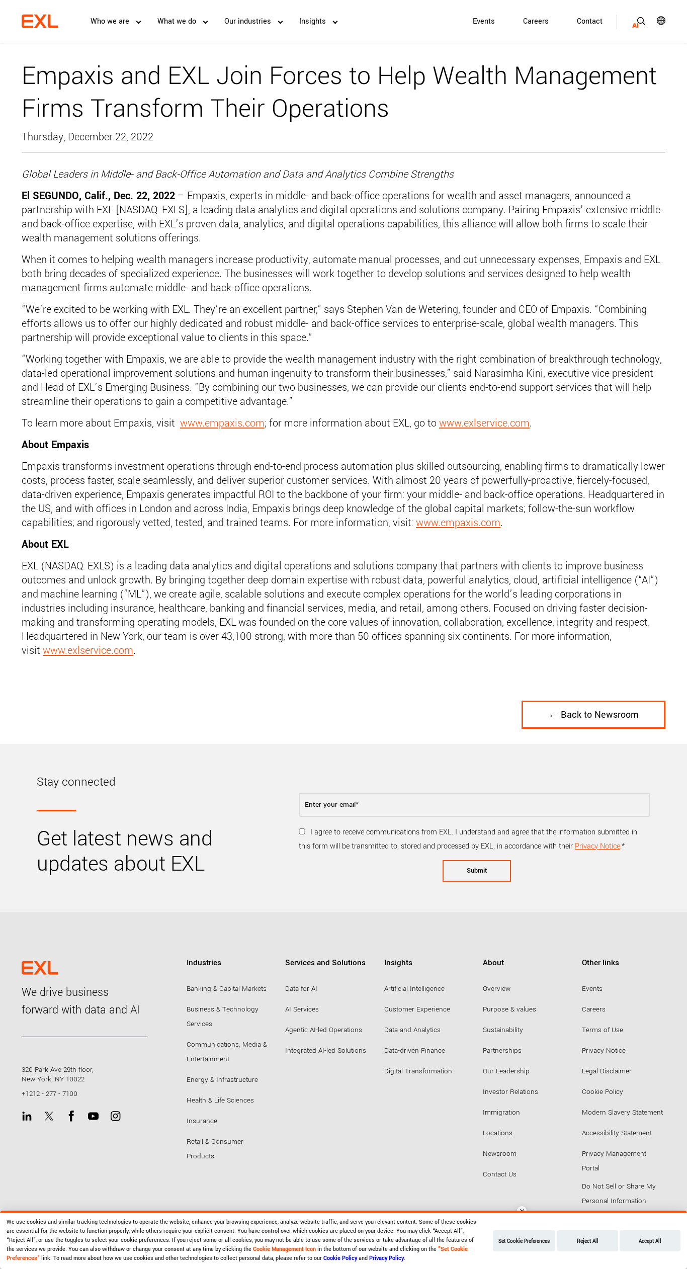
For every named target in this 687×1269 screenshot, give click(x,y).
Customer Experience (417, 1009)
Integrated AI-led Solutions (325, 1050)
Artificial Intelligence (414, 988)
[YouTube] (93, 1116)
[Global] (654, 21)
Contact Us (500, 1174)
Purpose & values (509, 1009)
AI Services (302, 1009)
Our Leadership (506, 1071)
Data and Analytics (412, 1030)
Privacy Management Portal (614, 1161)
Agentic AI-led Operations (323, 1030)
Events (484, 21)
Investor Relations (510, 1091)
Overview (496, 988)
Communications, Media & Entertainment (227, 1052)
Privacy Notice (597, 846)
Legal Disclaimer (607, 1071)
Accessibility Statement (617, 1133)
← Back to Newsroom (593, 714)
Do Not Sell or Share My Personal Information (619, 1193)
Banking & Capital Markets (227, 988)
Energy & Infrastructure (222, 1079)
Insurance (202, 1121)
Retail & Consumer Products (215, 1149)
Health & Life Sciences (220, 1100)
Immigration (501, 1112)
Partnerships (502, 1050)
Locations (497, 1133)
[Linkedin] (27, 1116)
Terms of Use (602, 1030)
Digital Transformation (418, 1071)
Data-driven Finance (414, 1050)
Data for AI (301, 988)
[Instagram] (115, 1116)
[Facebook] (71, 1116)
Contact (590, 21)
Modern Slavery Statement (622, 1112)
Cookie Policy (602, 1091)
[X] (49, 1116)
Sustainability (503, 1030)
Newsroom (500, 1153)
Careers (536, 21)
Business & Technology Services (223, 1016)
